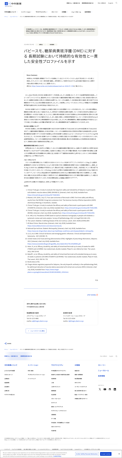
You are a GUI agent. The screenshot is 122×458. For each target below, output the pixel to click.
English (110, 3)
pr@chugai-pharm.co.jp (40, 321)
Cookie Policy (57, 456)
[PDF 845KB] (91, 295)
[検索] (116, 3)
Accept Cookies (105, 454)
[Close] (119, 454)
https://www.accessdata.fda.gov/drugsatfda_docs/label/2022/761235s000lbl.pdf (54, 244)
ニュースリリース (13, 16)
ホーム (6, 16)
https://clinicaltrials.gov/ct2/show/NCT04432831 (44, 195)
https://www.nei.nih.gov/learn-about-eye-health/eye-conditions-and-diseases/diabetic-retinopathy (60, 231)
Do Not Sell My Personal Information (87, 454)
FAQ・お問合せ (102, 3)
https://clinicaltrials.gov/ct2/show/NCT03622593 (78, 213)
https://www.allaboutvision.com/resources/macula (44, 226)
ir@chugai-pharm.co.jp (76, 321)
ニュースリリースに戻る (37, 331)
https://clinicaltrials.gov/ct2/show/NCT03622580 (81, 208)
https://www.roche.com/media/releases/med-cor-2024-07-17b (52, 86)
